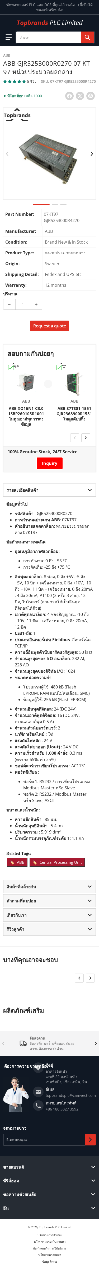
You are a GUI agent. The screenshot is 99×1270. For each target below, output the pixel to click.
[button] (8, 37)
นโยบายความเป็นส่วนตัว (49, 1242)
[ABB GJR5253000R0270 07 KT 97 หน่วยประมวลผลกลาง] (41, 204)
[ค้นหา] (87, 37)
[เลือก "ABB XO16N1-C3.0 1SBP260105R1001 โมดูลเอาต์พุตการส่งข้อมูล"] (10, 367)
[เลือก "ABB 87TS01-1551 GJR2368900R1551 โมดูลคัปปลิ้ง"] (59, 367)
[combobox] (55, 37)
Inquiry (49, 463)
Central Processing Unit (61, 862)
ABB (21, 862)
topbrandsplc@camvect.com (71, 1095)
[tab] (49, 490)
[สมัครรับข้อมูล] (90, 1139)
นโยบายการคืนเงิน (49, 1235)
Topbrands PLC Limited (55, 1227)
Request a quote (49, 326)
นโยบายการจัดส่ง (49, 1255)
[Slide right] (92, 153)
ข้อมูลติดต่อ (49, 1261)
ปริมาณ (10, 294)
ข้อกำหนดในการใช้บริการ (49, 1248)
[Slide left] (7, 153)
